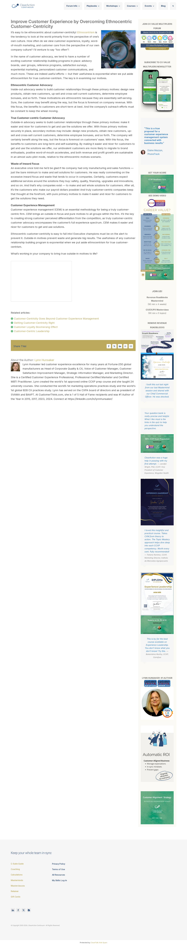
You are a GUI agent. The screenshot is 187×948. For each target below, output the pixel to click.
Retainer (15, 891)
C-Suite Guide (17, 864)
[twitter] (23, 910)
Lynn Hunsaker (44, 360)
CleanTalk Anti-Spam (99, 943)
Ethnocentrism (86, 32)
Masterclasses (18, 886)
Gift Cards (15, 897)
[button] (173, 6)
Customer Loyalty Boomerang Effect (36, 327)
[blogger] (29, 910)
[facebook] (18, 910)
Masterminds (17, 880)
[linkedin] (13, 910)
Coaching (15, 869)
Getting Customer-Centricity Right (34, 322)
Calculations (17, 875)
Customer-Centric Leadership (31, 331)
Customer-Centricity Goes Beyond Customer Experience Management (56, 318)
